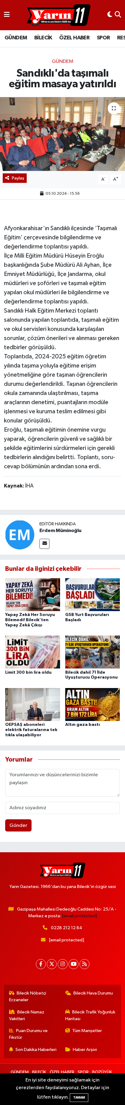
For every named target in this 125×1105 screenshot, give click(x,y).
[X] (52, 964)
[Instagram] (63, 964)
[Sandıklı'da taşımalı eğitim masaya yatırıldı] (62, 134)
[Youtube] (74, 964)
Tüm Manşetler (87, 1030)
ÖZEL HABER (74, 38)
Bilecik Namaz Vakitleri (27, 1015)
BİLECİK (43, 38)
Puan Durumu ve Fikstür (28, 1034)
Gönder (18, 825)
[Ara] (118, 15)
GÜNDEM (16, 38)
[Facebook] (41, 964)
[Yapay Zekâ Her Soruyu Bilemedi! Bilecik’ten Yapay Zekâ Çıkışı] (32, 594)
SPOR (103, 38)
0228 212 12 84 (66, 928)
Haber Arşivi (85, 1049)
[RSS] (84, 964)
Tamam (79, 1097)
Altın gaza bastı (82, 725)
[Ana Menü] (7, 15)
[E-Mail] (44, 544)
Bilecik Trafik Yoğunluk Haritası (90, 1015)
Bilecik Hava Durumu (93, 993)
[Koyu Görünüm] (109, 15)
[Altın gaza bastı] (92, 704)
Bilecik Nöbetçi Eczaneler (27, 996)
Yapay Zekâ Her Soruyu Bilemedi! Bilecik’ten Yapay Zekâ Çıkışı (30, 620)
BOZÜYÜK (102, 1072)
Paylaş (18, 178)
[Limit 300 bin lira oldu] (32, 651)
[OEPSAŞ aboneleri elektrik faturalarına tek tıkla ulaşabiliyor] (32, 704)
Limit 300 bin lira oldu (28, 672)
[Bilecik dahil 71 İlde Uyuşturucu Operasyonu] (92, 651)
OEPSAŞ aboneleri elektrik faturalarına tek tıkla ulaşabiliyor (31, 730)
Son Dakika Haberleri (35, 1049)
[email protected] (79, 916)
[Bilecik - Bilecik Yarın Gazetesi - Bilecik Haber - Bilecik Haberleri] (58, 15)
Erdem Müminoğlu (60, 530)
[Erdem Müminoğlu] (19, 534)
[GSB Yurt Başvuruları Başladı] (92, 594)
